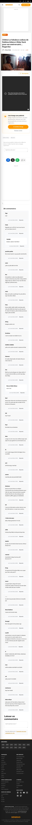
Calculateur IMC (19, 766)
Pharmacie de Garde (20, 764)
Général (5, 34)
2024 (11, 744)
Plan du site (8, 812)
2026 (3, 744)
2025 (7, 744)
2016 (16, 747)
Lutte (2, 771)
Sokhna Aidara (6, 137)
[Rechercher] (19, 4)
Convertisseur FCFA (20, 756)
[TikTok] (30, 1)
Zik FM (2, 797)
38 (27, 50)
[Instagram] (27, 792)
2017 (11, 747)
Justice (2, 760)
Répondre (21, 220)
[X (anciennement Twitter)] (26, 1)
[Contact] (20, 1)
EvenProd (3, 785)
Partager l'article (18, 130)
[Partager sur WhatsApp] (17, 160)
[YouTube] (28, 1)
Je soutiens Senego (18, 127)
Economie (3, 762)
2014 (24, 747)
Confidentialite (19, 785)
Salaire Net (18, 760)
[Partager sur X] (13, 160)
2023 (16, 744)
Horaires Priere (19, 762)
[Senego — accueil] (9, 4)
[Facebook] (23, 1)
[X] (21, 792)
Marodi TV (3, 783)
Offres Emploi (19, 769)
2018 (7, 747)
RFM (2, 796)
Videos (2, 775)
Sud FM (2, 799)
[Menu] (2, 4)
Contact (18, 783)
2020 (28, 744)
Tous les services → (20, 773)
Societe (2, 758)
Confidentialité (23, 812)
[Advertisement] (16, 20)
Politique (3, 756)
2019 (3, 747)
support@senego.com (22, 811)
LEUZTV (2, 787)
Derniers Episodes (4, 782)
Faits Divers (3, 773)
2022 (20, 744)
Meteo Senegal (19, 758)
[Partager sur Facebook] (8, 160)
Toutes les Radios (4, 794)
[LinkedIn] (17, 795)
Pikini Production (4, 789)
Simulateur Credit (20, 771)
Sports (2, 767)
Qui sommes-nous (20, 782)
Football (3, 769)
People (2, 766)
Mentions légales (14, 812)
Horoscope (18, 767)
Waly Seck (13, 137)
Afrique (2, 777)
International (3, 764)
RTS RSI (2, 801)
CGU (17, 787)
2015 (20, 747)
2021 (24, 744)
